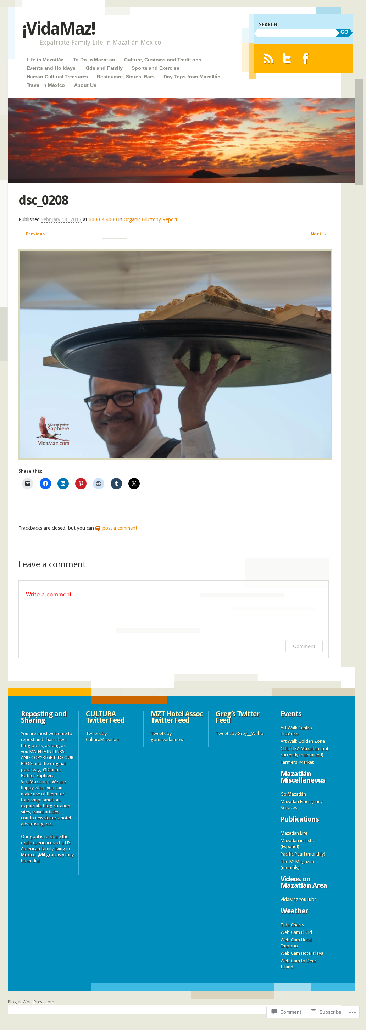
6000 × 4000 (103, 219)
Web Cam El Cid (296, 932)
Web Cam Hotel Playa (302, 953)
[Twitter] (287, 58)
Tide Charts (292, 925)
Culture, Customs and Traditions (162, 59)
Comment (304, 646)
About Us (85, 85)
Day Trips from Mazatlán (192, 76)
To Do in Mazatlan (94, 59)
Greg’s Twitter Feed (237, 716)
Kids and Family (103, 68)
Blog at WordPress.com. (31, 1002)
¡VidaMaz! (58, 28)
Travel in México (46, 85)
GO (344, 32)
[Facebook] (305, 58)
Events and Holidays (51, 68)
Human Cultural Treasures (57, 76)
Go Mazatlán (293, 794)
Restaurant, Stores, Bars (126, 76)
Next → (319, 234)
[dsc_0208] (175, 458)
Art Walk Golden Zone (303, 741)
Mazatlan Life (294, 833)
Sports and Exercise (155, 68)
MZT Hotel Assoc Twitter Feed (177, 716)
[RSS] (268, 58)
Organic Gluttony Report (150, 219)
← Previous (33, 234)
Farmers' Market (297, 762)
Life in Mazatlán (45, 59)
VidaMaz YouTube (299, 899)
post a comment (119, 528)
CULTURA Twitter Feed (105, 716)
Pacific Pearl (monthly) (303, 854)
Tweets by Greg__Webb (240, 733)
